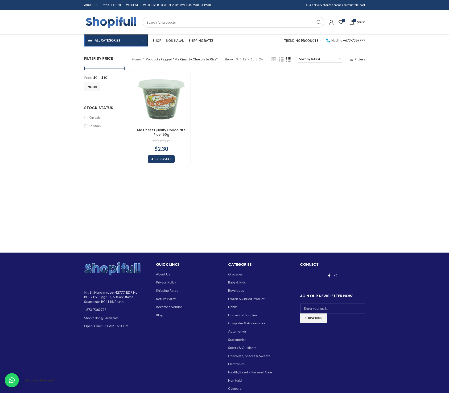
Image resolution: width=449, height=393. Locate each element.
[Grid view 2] (274, 59)
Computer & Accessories (246, 323)
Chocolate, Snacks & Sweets (249, 356)
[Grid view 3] (281, 59)
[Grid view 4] (288, 59)
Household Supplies (242, 315)
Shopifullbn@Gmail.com (101, 318)
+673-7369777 (354, 40)
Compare (235, 388)
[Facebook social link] (329, 275)
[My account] (331, 22)
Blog (159, 315)
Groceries (235, 274)
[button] (161, 159)
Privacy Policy (166, 282)
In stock (95, 126)
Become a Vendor (169, 307)
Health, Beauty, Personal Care (250, 372)
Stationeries (237, 340)
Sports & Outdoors (242, 348)
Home (136, 59)
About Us (163, 274)
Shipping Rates (167, 290)
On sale (95, 117)
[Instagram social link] (335, 275)
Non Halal (235, 380)
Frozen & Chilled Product (246, 299)
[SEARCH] (318, 22)
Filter (92, 86)
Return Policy (166, 299)
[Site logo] (111, 22)
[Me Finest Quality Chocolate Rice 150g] (161, 99)
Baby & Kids (237, 282)
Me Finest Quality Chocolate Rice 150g (161, 132)
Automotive (237, 331)
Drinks (233, 307)
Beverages (236, 290)
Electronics (236, 364)
